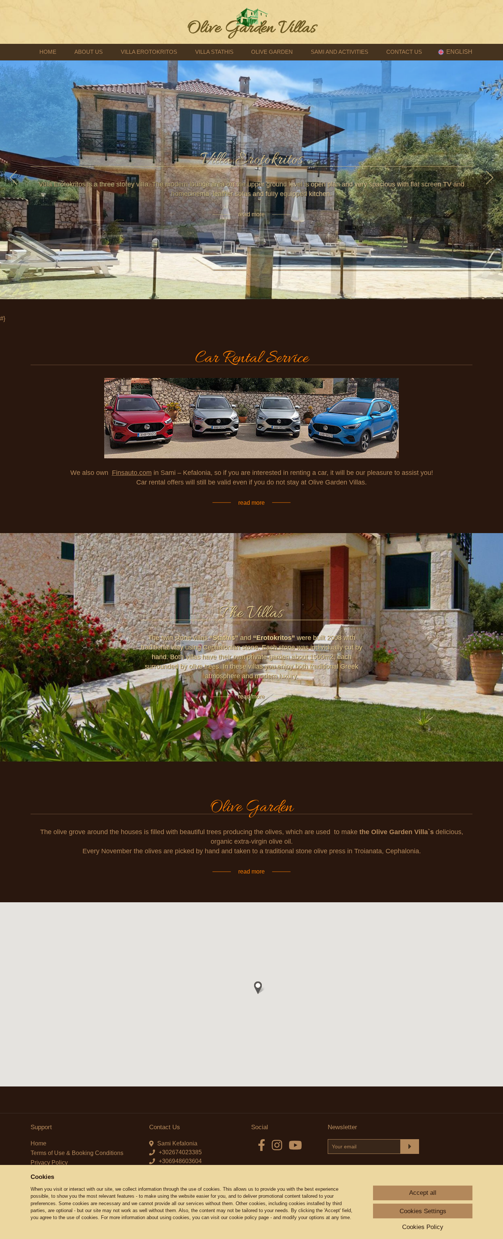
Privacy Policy (49, 1162)
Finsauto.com (132, 472)
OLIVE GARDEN (272, 52)
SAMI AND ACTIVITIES (339, 52)
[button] (258, 987)
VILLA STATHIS (214, 52)
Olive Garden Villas (251, 28)
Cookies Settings (423, 1211)
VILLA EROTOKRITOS (149, 52)
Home (38, 1143)
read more (251, 214)
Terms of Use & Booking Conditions (77, 1153)
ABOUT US (88, 52)
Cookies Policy (422, 1227)
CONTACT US (404, 52)
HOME (47, 52)
